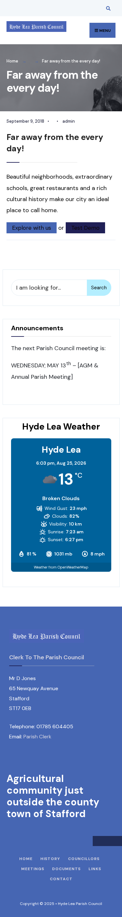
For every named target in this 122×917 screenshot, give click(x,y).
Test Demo (85, 227)
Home (12, 61)
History (50, 858)
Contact (61, 879)
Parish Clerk (37, 736)
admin (68, 121)
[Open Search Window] (107, 8)
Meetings (32, 868)
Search (99, 287)
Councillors (84, 858)
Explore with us (31, 227)
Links (94, 868)
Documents (66, 868)
